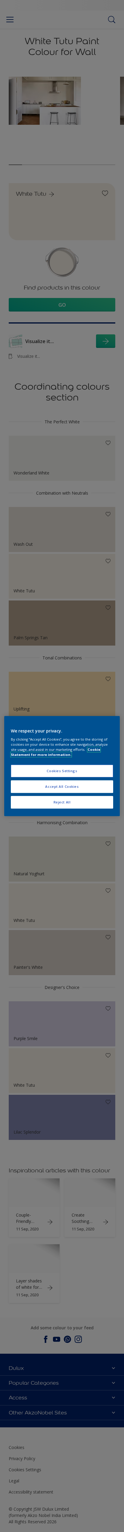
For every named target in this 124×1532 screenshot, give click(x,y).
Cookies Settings (62, 771)
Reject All (62, 802)
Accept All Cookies (62, 786)
